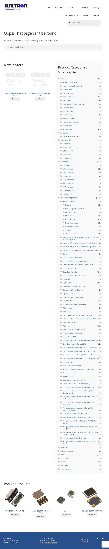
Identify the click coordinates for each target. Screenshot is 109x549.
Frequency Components (68, 198)
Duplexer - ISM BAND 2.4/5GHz (74, 297)
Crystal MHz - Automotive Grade (74, 286)
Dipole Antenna (68, 93)
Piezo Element (70, 219)
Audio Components (69, 201)
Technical (85, 8)
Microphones (69, 216)
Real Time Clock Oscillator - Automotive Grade (79, 369)
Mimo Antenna (68, 111)
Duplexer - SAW (68, 301)
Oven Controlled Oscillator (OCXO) (74, 344)
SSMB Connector (69, 191)
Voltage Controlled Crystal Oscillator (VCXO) (78, 417)
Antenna (63, 79)
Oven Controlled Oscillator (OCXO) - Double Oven (80, 348)
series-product (65, 458)
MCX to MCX (67, 144)
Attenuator (64, 133)
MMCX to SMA (68, 151)
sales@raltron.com (50, 543)
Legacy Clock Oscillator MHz (72, 333)
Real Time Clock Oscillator (72, 366)
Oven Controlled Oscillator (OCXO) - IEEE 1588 (79, 351)
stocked (63, 462)
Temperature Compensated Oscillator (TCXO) (78, 387)
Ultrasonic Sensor (71, 234)
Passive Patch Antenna (71, 122)
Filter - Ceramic (68, 308)
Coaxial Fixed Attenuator (71, 136)
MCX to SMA (67, 147)
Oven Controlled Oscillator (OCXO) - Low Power (79, 358)
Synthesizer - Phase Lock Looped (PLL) (76, 384)
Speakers (68, 230)
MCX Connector (68, 169)
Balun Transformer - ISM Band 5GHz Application (79, 247)
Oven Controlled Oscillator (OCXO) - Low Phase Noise (81, 355)
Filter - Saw (66, 326)
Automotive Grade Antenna (72, 86)
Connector (64, 162)
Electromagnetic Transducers (75, 209)
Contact (96, 15)
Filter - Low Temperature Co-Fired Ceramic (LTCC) (80, 319)
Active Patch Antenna (70, 82)
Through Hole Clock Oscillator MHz (75, 414)
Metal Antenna (68, 108)
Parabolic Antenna (69, 118)
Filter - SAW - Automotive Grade (74, 330)
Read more (15, 99)
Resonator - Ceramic (70, 373)
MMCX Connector (69, 173)
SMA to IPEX (67, 154)
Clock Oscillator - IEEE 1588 (72, 258)
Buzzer (65, 254)
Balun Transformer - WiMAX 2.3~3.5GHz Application (80, 250)
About (85, 15)
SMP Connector (68, 187)
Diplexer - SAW (68, 294)
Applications (72, 8)
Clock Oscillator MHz (70, 272)
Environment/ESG (72, 15)
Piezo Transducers (71, 223)
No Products (64, 447)
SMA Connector (68, 180)
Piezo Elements (68, 362)
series (62, 455)
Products (58, 8)
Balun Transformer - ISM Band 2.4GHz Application (80, 243)
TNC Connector (68, 194)
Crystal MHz (67, 283)
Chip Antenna (67, 90)
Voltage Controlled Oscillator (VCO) (75, 438)
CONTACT (84, 541)
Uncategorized (65, 469)
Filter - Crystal (67, 312)
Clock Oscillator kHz (69, 268)
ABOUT (84, 539)
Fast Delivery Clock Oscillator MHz (74, 304)
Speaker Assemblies (72, 227)
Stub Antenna (67, 129)
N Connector (67, 176)
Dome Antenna (68, 97)
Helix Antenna (67, 100)
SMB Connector (68, 183)
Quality (96, 8)
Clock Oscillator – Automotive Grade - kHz (77, 261)
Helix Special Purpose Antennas (73, 104)
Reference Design (66, 451)
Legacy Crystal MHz (69, 337)
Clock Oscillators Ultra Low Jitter (74, 276)
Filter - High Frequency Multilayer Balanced (77, 315)
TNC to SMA (67, 158)
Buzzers (68, 205)
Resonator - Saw (68, 376)
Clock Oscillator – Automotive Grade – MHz (78, 265)
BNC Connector (68, 165)
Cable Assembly (65, 140)
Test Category (65, 465)
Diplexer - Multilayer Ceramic (73, 290)
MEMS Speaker (70, 212)
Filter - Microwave (69, 322)
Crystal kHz (66, 279)
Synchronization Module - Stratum (74, 380)
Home (49, 8)
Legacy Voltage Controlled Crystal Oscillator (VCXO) (80, 340)
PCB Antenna (67, 126)
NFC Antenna (67, 115)
